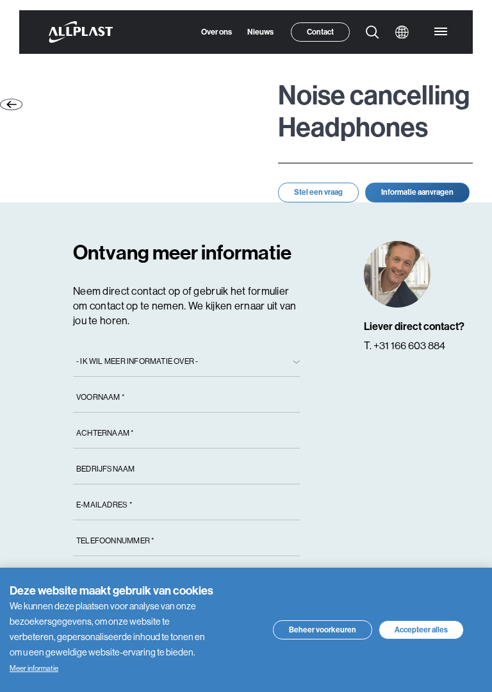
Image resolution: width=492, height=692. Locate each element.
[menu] (441, 52)
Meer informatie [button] (40, 669)
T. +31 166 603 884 (404, 381)
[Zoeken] (372, 52)
